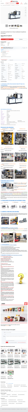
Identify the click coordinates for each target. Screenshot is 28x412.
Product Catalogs (11, 383)
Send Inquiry (7, 39)
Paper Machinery (13, 5)
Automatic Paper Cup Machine (21, 401)
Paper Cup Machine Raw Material (13, 396)
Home (1, 5)
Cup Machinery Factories (4, 401)
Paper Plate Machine (14, 394)
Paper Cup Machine (17, 5)
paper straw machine (9, 386)
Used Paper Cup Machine (11, 403)
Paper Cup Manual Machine (21, 394)
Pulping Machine (8, 394)
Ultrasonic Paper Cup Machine (4, 396)
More (1, 406)
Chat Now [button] (21, 39)
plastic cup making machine (24, 386)
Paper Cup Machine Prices (4, 403)
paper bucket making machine (4, 387)
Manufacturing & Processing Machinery (6, 5)
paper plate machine (16, 386)
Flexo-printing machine (3, 386)
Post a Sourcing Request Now (22, 342)
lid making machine (9, 387)
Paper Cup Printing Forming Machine (12, 401)
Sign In (2, 56)
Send (7, 342)
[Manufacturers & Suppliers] (14, 1)
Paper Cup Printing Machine (19, 403)
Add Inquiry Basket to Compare (14, 28)
